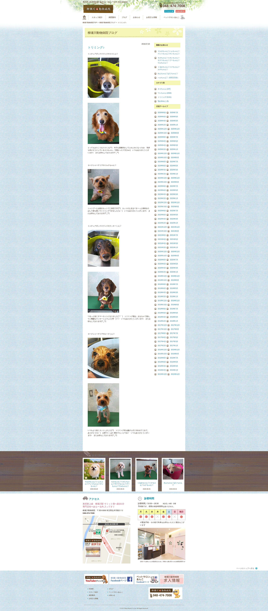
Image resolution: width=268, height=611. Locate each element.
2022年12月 (162, 202)
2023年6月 (162, 190)
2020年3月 (174, 268)
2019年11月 (175, 276)
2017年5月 (174, 337)
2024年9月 (175, 157)
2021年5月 (174, 239)
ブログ (124, 17)
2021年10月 (162, 231)
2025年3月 (174, 145)
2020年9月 (175, 255)
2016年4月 (162, 366)
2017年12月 (162, 325)
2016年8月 (162, 358)
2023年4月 (162, 194)
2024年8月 (162, 161)
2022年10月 (162, 206)
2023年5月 (174, 190)
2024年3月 (174, 170)
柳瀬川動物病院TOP (90, 22)
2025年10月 (162, 133)
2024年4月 (162, 170)
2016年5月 (174, 362)
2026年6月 (162, 117)
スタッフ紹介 (97, 17)
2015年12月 (162, 374)
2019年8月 (162, 284)
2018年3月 (174, 317)
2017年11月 (175, 325)
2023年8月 (162, 186)
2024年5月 (174, 166)
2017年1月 (174, 345)
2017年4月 (162, 341)
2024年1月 (174, 174)
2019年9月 (175, 280)
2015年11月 (175, 374)
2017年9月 (175, 329)
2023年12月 (162, 178)
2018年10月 (162, 305)
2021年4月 (162, 243)
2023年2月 (162, 198)
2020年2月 (162, 272)
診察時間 (179, 11)
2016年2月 (162, 370)
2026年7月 (174, 112)
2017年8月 (162, 333)
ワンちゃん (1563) (164, 93)
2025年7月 (174, 137)
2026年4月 (162, 121)
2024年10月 (162, 157)
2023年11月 (175, 178)
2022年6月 (162, 215)
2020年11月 (175, 251)
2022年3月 (174, 219)
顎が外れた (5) (163, 101)
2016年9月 (175, 354)
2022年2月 (162, 223)
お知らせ (136, 17)
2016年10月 (162, 354)
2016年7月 (174, 358)
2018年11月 (175, 300)
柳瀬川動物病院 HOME (84, 17)
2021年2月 (162, 247)
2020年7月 (174, 260)
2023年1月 (174, 198)
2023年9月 (175, 182)
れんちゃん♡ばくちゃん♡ (168, 73)
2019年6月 (162, 288)
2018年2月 (162, 321)
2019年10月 (162, 280)
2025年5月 (174, 141)
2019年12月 (162, 276)
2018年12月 (162, 300)
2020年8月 (162, 260)
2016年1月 (174, 370)
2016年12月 (162, 350)
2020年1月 (174, 272)
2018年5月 (174, 313)
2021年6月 (162, 239)
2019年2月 (162, 296)
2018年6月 (162, 313)
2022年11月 (175, 202)
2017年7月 (174, 333)
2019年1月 (174, 296)
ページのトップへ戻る (245, 568)
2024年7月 (174, 161)
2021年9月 (175, 231)
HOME (91, 589)
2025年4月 (162, 145)
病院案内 (112, 17)
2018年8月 (162, 309)
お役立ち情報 (151, 17)
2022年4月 (162, 219)
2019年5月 (174, 288)
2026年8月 (162, 112)
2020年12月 (162, 251)
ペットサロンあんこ (172, 17)
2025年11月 (175, 129)
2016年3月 (174, 366)
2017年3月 (174, 341)
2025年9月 (175, 133)
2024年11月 (175, 153)
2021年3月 (174, 243)
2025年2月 (162, 149)
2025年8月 (162, 137)
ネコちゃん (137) (164, 89)
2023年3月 (174, 194)
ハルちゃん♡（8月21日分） (168, 78)
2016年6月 (162, 362)
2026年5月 (174, 117)
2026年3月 (174, 121)
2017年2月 (162, 345)
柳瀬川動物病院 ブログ (104, 455)
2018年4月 (162, 317)
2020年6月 (162, 264)
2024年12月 (162, 153)
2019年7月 (174, 284)
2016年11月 (175, 350)
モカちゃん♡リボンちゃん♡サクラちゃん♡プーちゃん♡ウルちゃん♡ (169, 60)
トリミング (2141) (164, 97)
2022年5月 (174, 215)
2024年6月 (162, 166)
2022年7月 (174, 211)
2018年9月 (175, 305)
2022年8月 (162, 211)
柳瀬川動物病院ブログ (107, 22)
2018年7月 (174, 309)
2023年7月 (174, 186)
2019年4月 (162, 292)
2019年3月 (174, 292)
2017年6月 (162, 337)
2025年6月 (162, 141)
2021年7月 (174, 235)
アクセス (168, 11)
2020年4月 (162, 268)
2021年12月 (162, 227)
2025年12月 (162, 129)
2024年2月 (162, 174)
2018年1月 (174, 321)
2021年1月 (174, 247)
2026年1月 (174, 125)
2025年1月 (174, 149)
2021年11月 (175, 227)
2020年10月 (162, 255)
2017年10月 (162, 329)
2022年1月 (174, 223)
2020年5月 (174, 264)
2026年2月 (162, 125)
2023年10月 (162, 182)
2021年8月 (162, 235)
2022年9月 (175, 206)
